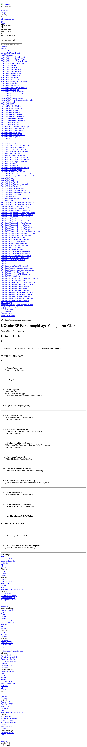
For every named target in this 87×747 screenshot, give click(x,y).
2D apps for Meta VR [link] (9, 600)
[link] (5, 4)
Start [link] (2, 587)
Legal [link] (3, 612)
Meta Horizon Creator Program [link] (12, 590)
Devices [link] (4, 602)
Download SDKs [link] (7, 581)
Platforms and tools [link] (8, 598)
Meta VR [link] (4, 563)
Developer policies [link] (7, 610)
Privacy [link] (3, 614)
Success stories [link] (6, 604)
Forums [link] (3, 616)
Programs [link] (4, 585)
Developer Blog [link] (6, 579)
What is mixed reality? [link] (9, 596)
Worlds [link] (3, 567)
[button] (43, 2)
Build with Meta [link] (7, 559)
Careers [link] (3, 571)
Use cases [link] (4, 606)
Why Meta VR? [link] (6, 594)
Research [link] (4, 573)
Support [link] (4, 618)
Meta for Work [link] (6, 583)
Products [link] (4, 575)
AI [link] (2, 565)
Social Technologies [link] (8, 561)
